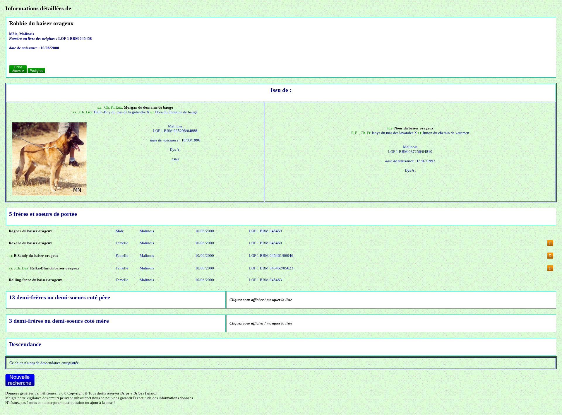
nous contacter (40, 402)
